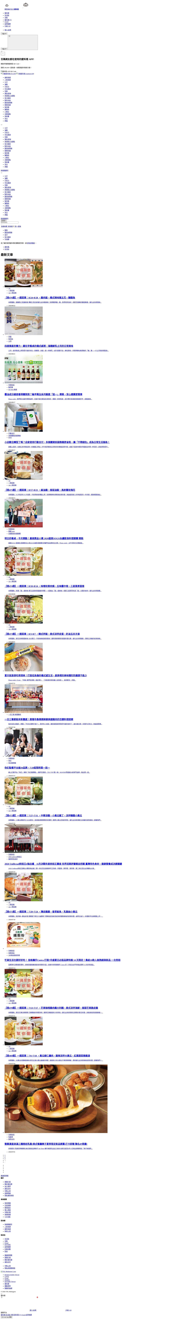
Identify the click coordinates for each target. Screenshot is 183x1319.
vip (9, 288)
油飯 (6, 84)
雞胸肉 (7, 109)
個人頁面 (8, 1210)
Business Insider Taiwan (12, 1275)
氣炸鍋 (7, 107)
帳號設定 (8, 1208)
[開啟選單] (23, 42)
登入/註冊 (8, 30)
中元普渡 (8, 89)
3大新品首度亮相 (14, 955)
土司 (9, 341)
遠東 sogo (11, 531)
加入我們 (8, 1186)
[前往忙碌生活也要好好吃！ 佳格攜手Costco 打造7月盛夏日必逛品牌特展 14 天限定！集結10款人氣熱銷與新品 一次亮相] (24, 948)
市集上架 (8, 1191)
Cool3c (7, 1276)
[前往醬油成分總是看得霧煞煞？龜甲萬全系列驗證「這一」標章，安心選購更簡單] (24, 383)
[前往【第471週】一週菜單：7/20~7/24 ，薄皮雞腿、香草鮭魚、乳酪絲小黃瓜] (24, 901)
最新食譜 (8, 77)
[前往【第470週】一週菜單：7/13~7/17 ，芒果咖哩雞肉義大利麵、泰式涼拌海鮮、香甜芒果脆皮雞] (24, 997)
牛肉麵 (7, 239)
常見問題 (8, 1203)
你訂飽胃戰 (12, 763)
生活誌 (7, 15)
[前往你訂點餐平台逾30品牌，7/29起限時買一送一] (24, 756)
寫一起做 (17, 226)
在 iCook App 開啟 (7, 1317)
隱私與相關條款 (10, 1268)
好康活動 (8, 1249)
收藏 (4, 226)
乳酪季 (10, 1137)
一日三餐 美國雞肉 (14, 714)
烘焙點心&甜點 (10, 96)
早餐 (6, 91)
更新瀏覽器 (31, 243)
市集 (6, 17)
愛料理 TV (8, 20)
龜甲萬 (10, 387)
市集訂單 (8, 1212)
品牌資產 (8, 1193)
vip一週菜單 (12, 293)
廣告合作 (8, 1189)
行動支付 (11, 433)
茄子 (6, 235)
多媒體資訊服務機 (14, 435)
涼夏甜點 (8, 114)
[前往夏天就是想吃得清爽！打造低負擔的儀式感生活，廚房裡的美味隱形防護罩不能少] (24, 671)
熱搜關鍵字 (4, 170)
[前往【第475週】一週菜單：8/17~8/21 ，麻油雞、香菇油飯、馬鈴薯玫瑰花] (24, 479)
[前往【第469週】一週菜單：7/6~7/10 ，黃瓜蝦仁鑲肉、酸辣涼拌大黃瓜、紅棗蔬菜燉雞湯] (24, 1045)
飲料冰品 (8, 100)
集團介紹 (8, 1182)
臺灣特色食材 (13, 859)
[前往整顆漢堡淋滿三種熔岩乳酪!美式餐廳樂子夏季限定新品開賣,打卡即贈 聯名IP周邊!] (56, 1132)
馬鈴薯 (7, 116)
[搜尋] (1, 224)
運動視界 (8, 1286)
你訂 (9, 760)
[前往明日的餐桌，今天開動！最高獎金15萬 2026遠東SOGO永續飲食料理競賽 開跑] (24, 527)
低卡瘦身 (8, 98)
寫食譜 (10, 226)
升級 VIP (7, 26)
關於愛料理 (8, 1184)
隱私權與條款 (9, 1195)
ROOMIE (8, 1245)
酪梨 (6, 230)
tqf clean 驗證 (12, 389)
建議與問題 (4, 1176)
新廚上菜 (8, 1231)
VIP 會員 (7, 1217)
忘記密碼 (8, 1205)
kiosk (10, 437)
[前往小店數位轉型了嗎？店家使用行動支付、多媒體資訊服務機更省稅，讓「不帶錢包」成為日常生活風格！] (24, 431)
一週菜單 (11, 290)
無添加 (10, 339)
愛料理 (7, 13)
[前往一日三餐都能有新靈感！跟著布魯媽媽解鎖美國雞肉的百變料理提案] (24, 712)
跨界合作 (11, 1139)
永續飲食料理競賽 (14, 533)
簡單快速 (8, 105)
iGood (6, 22)
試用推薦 (8, 24)
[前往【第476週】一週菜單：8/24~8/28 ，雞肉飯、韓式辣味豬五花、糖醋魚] (24, 287)
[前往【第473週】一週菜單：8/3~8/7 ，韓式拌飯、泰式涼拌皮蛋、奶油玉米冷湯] (24, 623)
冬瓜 (6, 118)
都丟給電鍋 (8, 102)
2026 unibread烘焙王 (15, 857)
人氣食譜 (8, 80)
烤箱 (6, 121)
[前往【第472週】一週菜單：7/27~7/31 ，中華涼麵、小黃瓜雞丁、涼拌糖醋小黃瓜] (24, 804)
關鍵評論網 (8, 1288)
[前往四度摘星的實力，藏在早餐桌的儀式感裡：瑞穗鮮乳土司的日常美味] (24, 334)
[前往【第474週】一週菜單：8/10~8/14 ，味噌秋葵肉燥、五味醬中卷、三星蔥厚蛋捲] (24, 575)
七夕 (6, 82)
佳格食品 (11, 953)
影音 (6, 1251)
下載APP (4, 34)
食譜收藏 (8, 1214)
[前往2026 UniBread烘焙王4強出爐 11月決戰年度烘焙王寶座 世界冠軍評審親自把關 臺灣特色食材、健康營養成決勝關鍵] (24, 852)
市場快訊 (11, 385)
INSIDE (7, 1280)
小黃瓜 (7, 112)
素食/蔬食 (8, 93)
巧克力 (7, 86)
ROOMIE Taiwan (10, 1281)
